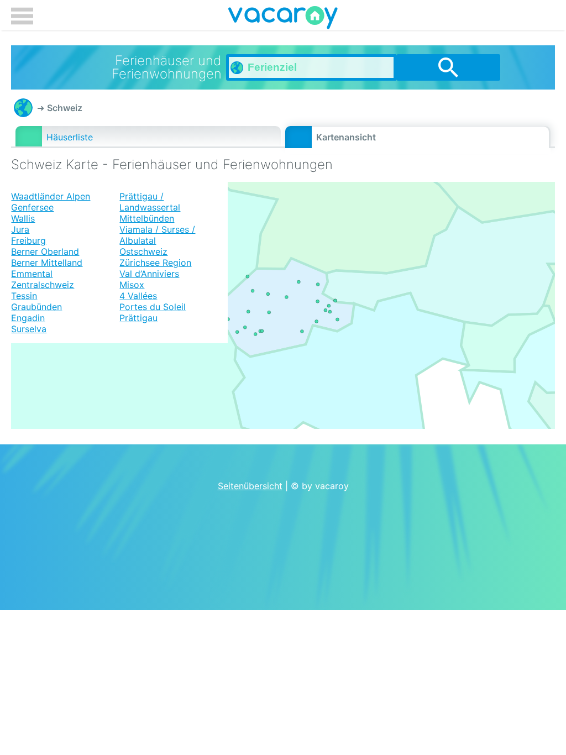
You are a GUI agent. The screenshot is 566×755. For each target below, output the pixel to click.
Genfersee (32, 207)
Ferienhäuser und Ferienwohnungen (23, 107)
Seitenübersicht (250, 485)
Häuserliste (69, 137)
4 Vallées (138, 295)
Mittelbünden (146, 218)
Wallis (23, 218)
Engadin (28, 317)
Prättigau (138, 317)
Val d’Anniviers (149, 273)
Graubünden (36, 306)
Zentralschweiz (42, 284)
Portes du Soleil (152, 306)
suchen (448, 67)
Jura (20, 229)
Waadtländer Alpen (50, 196)
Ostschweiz (143, 251)
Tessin (24, 295)
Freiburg (28, 240)
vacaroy (283, 19)
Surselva (28, 328)
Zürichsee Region (155, 262)
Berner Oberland (45, 251)
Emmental (32, 273)
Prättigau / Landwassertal (149, 202)
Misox (131, 284)
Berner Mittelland (46, 262)
